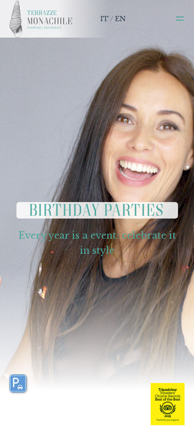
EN (120, 19)
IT (104, 19)
